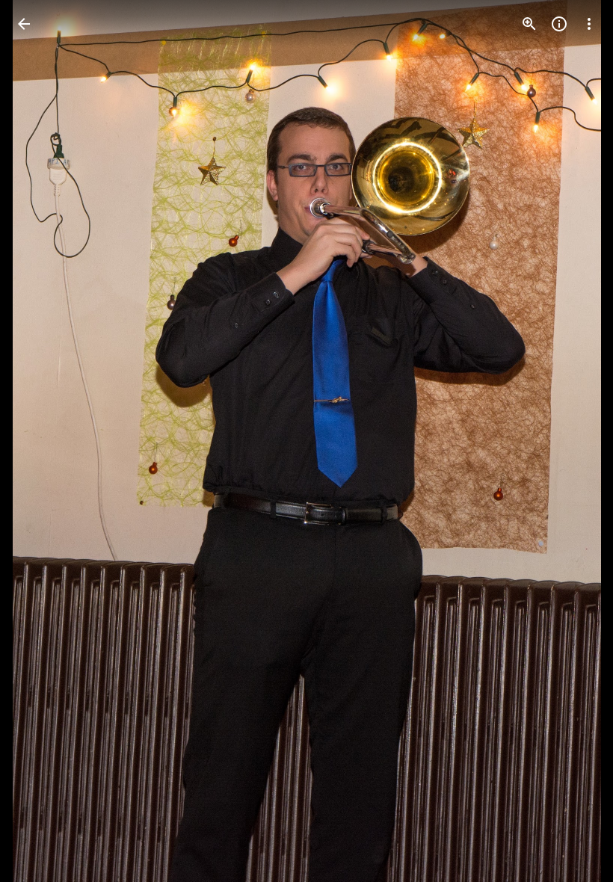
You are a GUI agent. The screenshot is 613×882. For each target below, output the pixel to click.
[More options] (589, 24)
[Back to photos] (24, 24)
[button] (42, 441)
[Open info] (559, 24)
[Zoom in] (529, 24)
